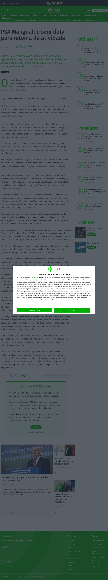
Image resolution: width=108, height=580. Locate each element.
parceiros (35, 277)
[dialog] (54, 290)
